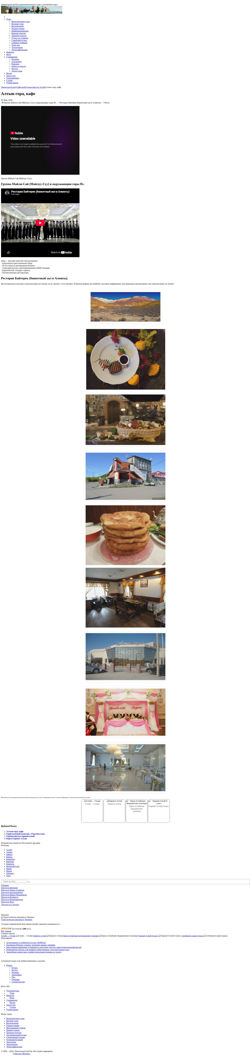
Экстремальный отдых (16, 1035)
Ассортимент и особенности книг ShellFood (26, 942)
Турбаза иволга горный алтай (20, 836)
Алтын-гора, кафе (14, 831)
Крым (9, 869)
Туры (8, 19)
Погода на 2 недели (10, 905)
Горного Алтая (114, 804)
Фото (8, 54)
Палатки (15, 59)
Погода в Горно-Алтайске (12, 890)
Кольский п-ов (12, 866)
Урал (8, 876)
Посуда (15, 69)
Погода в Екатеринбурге (12, 892)
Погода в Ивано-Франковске (14, 895)
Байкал (9, 854)
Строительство (18, 982)
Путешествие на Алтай (34, 87)
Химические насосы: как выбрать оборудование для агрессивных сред (37, 950)
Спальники (17, 61)
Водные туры (18, 24)
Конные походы (19, 33)
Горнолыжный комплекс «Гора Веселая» (25, 834)
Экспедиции (17, 47)
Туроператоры (12, 78)
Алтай (9, 850)
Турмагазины (12, 83)
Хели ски (16, 45)
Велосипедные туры (21, 21)
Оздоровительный (14, 1040)
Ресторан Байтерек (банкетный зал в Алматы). (81, 103)
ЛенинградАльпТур (10, 87)
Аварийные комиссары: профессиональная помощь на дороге (33, 952)
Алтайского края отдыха (192, 936)
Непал (9, 871)
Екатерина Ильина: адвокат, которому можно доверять (30, 945)
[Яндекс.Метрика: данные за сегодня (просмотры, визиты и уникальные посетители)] (21, 1054)
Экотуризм (11, 1042)
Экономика (17, 975)
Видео (9, 73)
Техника (15, 972)
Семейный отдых (19, 40)
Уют (13, 977)
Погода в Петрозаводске (12, 899)
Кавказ (9, 857)
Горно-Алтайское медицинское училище (136, 808)
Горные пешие (18, 28)
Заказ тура (10, 76)
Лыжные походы (19, 36)
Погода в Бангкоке (9, 888)
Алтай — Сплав (92, 804)
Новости (10, 52)
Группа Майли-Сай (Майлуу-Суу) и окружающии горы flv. (30, 103)
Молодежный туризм (15, 1028)
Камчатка (10, 859)
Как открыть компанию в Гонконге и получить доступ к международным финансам (43, 947)
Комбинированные (20, 31)
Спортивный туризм (15, 1037)
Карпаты (10, 864)
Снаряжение (11, 57)
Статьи (9, 80)
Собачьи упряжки (19, 43)
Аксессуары (17, 71)
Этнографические (19, 50)
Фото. (107, 103)
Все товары (6, 931)
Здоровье (16, 979)
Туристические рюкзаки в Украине (16, 919)
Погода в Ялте (7, 902)
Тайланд (10, 873)
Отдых (15, 968)
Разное (9, 965)
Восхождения (18, 26)
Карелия (10, 861)
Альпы (9, 852)
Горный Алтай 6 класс (159, 806)
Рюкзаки (15, 64)
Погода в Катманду (9, 897)
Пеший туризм (12, 1030)
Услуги (15, 970)
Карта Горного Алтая (16, 838)
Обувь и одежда (19, 66)
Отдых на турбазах (20, 38)
